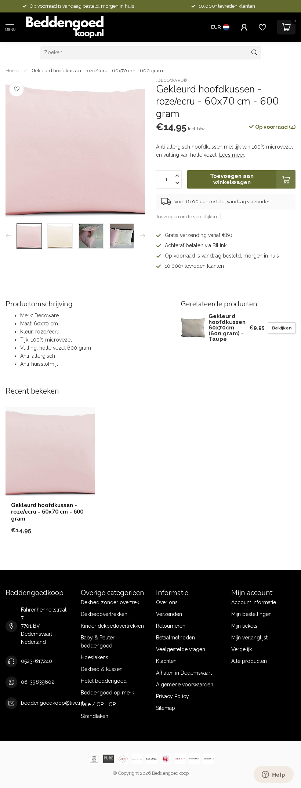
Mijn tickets (244, 626)
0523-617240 (36, 661)
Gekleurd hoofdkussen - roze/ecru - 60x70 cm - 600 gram (97, 70)
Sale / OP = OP (98, 704)
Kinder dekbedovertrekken (112, 626)
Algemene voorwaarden (184, 684)
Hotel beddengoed (104, 681)
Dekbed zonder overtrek (110, 602)
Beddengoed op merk (107, 693)
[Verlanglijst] (262, 27)
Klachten (166, 661)
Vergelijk (241, 649)
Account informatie (253, 602)
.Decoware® (171, 81)
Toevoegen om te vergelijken (186, 216)
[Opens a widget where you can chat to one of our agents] (273, 775)
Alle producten (249, 661)
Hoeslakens (94, 657)
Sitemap (165, 708)
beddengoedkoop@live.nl (52, 703)
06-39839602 (37, 682)
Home (12, 70)
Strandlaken (94, 716)
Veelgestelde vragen (180, 649)
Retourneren (170, 626)
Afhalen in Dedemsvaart (184, 673)
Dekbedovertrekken (104, 614)
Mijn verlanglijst (249, 638)
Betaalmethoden (175, 638)
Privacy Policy (172, 696)
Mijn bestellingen (251, 614)
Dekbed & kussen (102, 669)
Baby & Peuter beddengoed (98, 642)
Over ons (167, 602)
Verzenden (169, 614)
